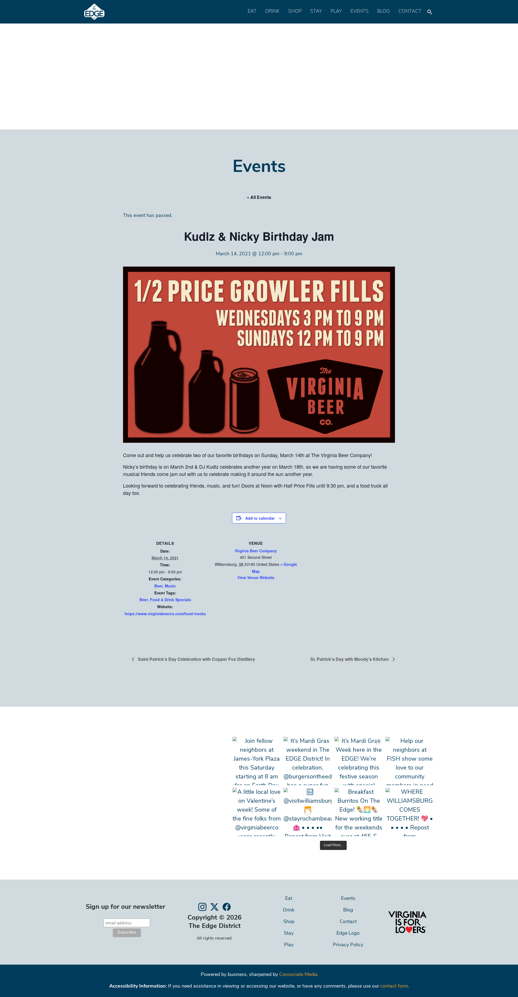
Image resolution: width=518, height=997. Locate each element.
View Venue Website (255, 577)
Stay (316, 11)
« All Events (259, 197)
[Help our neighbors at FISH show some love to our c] (410, 761)
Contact (409, 11)
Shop (295, 11)
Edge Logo (348, 933)
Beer (158, 585)
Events (359, 11)
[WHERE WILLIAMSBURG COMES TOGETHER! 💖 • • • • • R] (410, 812)
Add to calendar (260, 518)
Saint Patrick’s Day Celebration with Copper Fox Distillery (196, 659)
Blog (383, 11)
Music (170, 585)
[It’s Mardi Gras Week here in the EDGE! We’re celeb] (359, 761)
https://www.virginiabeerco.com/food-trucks (165, 613)
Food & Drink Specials (170, 599)
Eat (252, 11)
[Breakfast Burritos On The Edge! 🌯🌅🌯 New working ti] (359, 812)
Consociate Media (298, 974)
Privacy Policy (348, 945)
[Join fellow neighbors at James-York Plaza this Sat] (257, 761)
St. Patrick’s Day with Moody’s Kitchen (350, 659)
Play (336, 11)
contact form (394, 986)
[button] (430, 10)
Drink (272, 11)
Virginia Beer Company (256, 550)
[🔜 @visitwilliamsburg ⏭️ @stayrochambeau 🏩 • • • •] (308, 812)
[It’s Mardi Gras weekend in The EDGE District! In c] (308, 761)
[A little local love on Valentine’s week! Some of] (257, 812)
